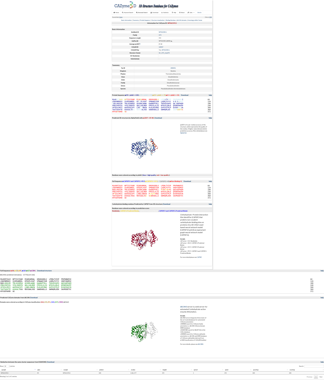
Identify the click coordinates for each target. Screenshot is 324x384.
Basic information (126, 20)
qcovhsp (256, 369)
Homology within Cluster (195, 20)
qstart (196, 369)
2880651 (173, 68)
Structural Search (142, 12)
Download (155, 12)
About (183, 12)
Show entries (7, 366)
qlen (38, 369)
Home (117, 12)
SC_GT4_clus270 (164, 53)
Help (174, 12)
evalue (133, 369)
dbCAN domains (182, 20)
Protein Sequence (145, 20)
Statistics (166, 12)
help (210, 95)
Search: (301, 366)
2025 (210, 17)
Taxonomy (136, 20)
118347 (161, 47)
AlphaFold (183, 133)
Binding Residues (171, 20)
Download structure (44, 271)
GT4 (160, 35)
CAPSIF (199, 257)
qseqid (4, 369)
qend (226, 369)
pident (101, 369)
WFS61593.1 (163, 32)
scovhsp (292, 369)
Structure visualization (158, 20)
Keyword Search (128, 12)
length (165, 369)
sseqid (66, 369)
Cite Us (199, 12)
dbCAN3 (183, 307)
